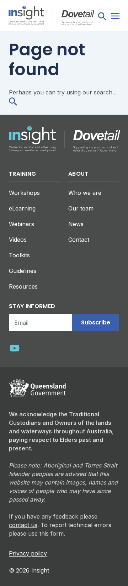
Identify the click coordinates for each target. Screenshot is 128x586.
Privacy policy (28, 553)
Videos (18, 239)
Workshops (24, 192)
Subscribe (95, 322)
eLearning (22, 208)
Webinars (21, 224)
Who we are (84, 192)
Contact (78, 239)
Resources (23, 286)
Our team (81, 208)
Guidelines (22, 270)
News (76, 224)
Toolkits (19, 255)
